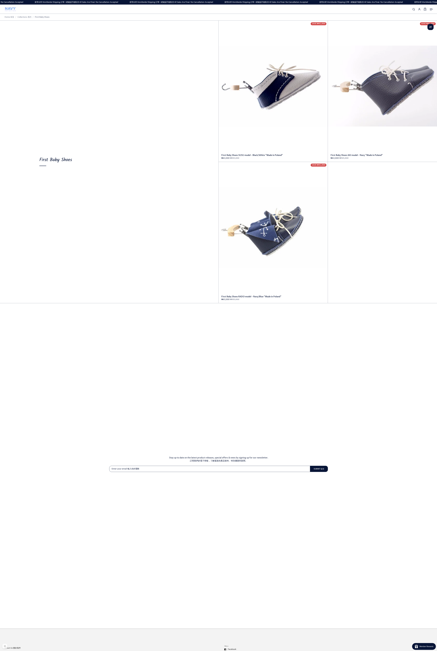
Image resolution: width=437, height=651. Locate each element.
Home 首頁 (9, 17)
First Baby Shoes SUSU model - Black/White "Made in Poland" (273, 91)
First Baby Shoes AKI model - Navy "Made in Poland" (382, 91)
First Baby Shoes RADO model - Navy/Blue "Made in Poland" (273, 232)
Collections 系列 (24, 17)
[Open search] (414, 9)
